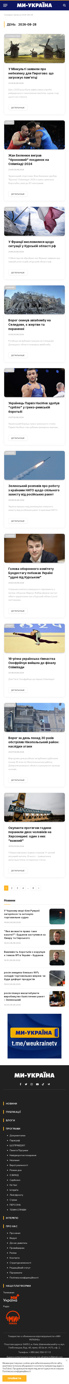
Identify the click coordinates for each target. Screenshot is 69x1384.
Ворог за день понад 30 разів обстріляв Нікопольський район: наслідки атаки (33, 742)
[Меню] (5, 5)
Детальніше (18, 107)
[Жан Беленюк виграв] (34, 134)
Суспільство (13, 36)
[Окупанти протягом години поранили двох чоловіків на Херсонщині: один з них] (34, 807)
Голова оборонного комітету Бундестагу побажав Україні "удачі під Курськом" (31, 573)
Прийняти (14, 1378)
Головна (8, 15)
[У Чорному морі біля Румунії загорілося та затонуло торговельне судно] (57, 916)
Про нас (11, 1226)
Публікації (13, 1111)
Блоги (10, 1120)
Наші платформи (18, 1285)
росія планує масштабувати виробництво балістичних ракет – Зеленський (24, 996)
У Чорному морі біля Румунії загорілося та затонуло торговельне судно (21, 914)
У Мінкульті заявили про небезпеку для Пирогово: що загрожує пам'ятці (31, 73)
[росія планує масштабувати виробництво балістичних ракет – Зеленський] (57, 999)
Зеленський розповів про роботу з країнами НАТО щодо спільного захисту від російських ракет (34, 490)
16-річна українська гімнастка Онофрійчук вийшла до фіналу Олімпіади (32, 663)
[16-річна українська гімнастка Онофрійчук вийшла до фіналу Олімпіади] (34, 638)
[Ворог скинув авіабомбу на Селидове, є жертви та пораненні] (34, 299)
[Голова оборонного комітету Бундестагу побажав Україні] (34, 548)
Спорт (9, 122)
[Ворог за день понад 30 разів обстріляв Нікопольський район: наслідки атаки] (34, 717)
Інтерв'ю (12, 1217)
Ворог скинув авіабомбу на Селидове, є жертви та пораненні (29, 324)
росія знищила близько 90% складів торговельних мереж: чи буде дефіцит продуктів (24, 976)
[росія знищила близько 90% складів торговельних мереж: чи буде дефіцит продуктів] (57, 978)
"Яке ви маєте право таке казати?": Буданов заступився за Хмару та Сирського (25, 934)
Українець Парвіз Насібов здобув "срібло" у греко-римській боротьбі (34, 407)
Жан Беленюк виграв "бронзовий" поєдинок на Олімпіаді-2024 (28, 160)
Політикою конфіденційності (16, 1371)
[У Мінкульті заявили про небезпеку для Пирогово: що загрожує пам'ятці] (34, 48)
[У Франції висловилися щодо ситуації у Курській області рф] (34, 221)
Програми (13, 1128)
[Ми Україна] (34, 5)
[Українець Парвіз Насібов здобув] (34, 382)
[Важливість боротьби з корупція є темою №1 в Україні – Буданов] (57, 957)
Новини (10, 209)
